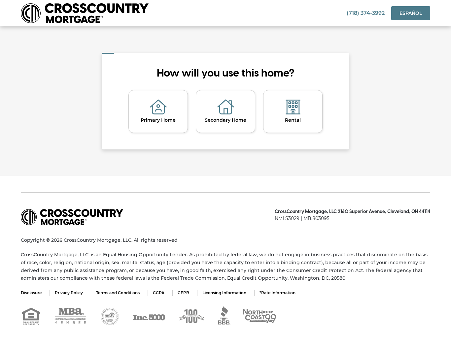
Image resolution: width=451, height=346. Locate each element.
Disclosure (31, 292)
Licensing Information (224, 292)
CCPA (158, 292)
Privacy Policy (69, 292)
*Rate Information (277, 292)
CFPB (183, 292)
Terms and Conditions (118, 292)
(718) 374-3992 (366, 13)
